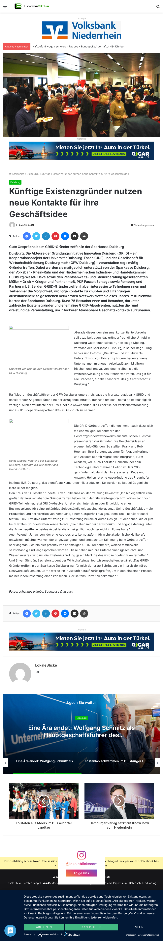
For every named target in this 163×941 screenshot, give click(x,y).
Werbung (81, 138)
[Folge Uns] (81, 857)
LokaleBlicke (23, 225)
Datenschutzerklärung (142, 883)
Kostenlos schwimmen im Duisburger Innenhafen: (82, 731)
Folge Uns (81, 873)
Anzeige (82, 18)
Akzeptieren (92, 927)
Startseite (18, 173)
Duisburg (32, 173)
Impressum (120, 883)
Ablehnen (44, 927)
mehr (139, 927)
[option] (81, 734)
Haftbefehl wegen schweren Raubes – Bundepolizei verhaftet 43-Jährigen (75, 46)
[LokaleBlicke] (32, 6)
